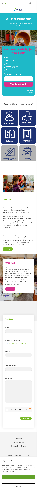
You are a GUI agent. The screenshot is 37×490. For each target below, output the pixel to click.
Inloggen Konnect (18, 442)
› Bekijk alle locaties (29, 91)
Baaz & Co (24, 455)
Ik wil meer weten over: (12, 341)
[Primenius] (18, 9)
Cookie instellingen (18, 482)
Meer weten (7, 249)
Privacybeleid (18, 438)
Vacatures (18, 450)
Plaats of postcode (12, 74)
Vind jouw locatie (18, 84)
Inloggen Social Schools (18, 446)
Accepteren (18, 477)
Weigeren (18, 486)
